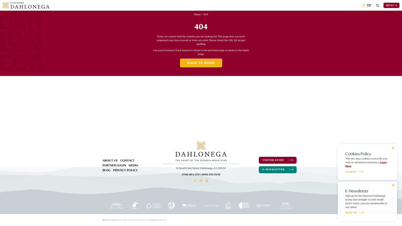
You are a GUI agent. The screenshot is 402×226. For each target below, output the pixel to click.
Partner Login (114, 165)
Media (133, 165)
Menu (390, 5)
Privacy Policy (125, 170)
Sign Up (351, 213)
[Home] (26, 5)
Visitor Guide (273, 160)
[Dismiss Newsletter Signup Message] (393, 185)
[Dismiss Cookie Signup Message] (393, 148)
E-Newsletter (273, 169)
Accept (351, 172)
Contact (127, 160)
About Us (110, 160)
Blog (107, 170)
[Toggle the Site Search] (377, 5)
